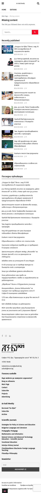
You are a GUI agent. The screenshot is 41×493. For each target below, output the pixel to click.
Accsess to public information (12, 483)
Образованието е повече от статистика (18, 241)
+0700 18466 (6, 362)
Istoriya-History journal (10, 445)
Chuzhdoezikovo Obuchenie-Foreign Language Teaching (18, 449)
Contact (4, 387)
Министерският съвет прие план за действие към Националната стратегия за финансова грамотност (20, 317)
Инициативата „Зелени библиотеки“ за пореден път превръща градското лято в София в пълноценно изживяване (18, 290)
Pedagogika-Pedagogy (10, 431)
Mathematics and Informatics (12, 434)
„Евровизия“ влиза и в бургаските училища (18, 284)
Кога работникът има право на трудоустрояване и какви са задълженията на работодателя (20, 277)
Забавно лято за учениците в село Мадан (18, 261)
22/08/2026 (19, 149)
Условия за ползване (9, 485)
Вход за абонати (8, 381)
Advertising (6, 397)
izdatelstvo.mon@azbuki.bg (12, 366)
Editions (13, 10)
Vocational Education (9, 442)
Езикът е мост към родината (26, 153)
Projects (5, 394)
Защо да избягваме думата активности (17, 271)
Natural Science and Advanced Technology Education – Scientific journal (17, 438)
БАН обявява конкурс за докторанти (16, 304)
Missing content (14, 16)
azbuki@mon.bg (7, 369)
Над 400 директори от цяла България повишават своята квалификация (26, 143)
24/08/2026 (19, 88)
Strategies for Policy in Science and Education (18, 425)
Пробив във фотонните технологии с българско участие (24, 121)
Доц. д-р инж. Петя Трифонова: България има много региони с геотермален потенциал (26, 109)
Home (4, 10)
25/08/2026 (19, 54)
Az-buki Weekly (20, 3)
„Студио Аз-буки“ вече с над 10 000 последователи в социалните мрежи (26, 48)
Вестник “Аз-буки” (9, 408)
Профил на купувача (27, 485)
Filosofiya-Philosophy (9, 453)
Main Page (5, 16)
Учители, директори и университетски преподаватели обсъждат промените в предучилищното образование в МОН (17, 198)
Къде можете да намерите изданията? (17, 378)
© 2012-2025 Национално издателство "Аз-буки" (17, 489)
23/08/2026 (19, 127)
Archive (4, 414)
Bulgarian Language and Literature (14, 428)
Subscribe (5, 391)
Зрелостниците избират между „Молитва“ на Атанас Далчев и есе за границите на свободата (20, 254)
